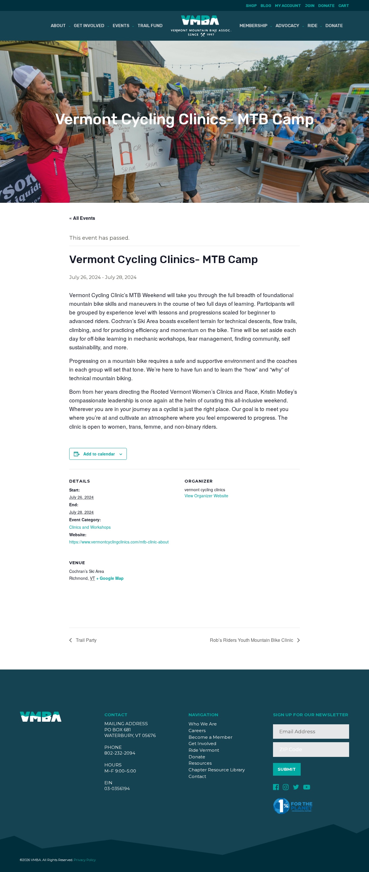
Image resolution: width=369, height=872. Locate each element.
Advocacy (287, 25)
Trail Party (86, 640)
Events (121, 25)
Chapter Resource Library (217, 769)
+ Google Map (110, 578)
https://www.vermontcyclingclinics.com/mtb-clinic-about (119, 542)
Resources (200, 763)
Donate (326, 5)
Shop (251, 5)
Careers (197, 730)
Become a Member (210, 737)
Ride (312, 25)
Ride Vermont (204, 750)
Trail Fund (150, 25)
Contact (197, 776)
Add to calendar (99, 454)
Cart (343, 5)
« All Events (82, 218)
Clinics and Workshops (90, 527)
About (58, 25)
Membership (254, 25)
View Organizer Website (206, 495)
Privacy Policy (85, 860)
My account (288, 5)
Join (309, 5)
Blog (266, 5)
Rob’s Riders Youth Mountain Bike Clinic (252, 640)
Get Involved (89, 25)
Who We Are (203, 724)
